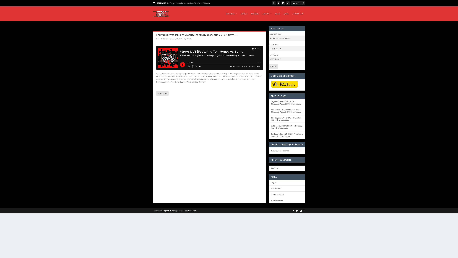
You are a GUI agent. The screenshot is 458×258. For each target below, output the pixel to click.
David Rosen (167, 39)
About (265, 14)
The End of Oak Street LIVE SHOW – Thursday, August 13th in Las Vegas (286, 111)
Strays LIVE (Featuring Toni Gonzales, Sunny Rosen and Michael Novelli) (196, 35)
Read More (162, 93)
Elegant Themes (169, 211)
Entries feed (276, 188)
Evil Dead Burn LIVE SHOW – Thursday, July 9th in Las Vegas (287, 127)
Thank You (298, 14)
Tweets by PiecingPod (280, 151)
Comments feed (277, 194)
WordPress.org (277, 200)
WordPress (191, 211)
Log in (273, 182)
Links (286, 14)
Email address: (275, 34)
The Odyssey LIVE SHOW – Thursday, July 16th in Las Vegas (286, 119)
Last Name (273, 55)
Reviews (255, 14)
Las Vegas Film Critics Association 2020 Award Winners (188, 3)
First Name (273, 44)
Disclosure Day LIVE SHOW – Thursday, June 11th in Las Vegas (287, 135)
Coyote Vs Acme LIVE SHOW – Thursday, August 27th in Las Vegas (286, 103)
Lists (277, 14)
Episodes (230, 14)
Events (244, 14)
